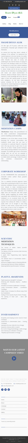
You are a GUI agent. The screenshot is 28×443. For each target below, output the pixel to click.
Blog (10, 23)
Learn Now (13, 35)
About (9, 17)
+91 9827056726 (7, 1)
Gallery (4, 23)
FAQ (7, 441)
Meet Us (21, 23)
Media (14, 23)
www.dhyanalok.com (8, 385)
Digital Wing (16, 439)
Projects (16, 17)
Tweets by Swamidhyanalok (8, 421)
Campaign (3, 406)
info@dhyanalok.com (20, 1)
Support (19, 441)
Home (3, 17)
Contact (3, 409)
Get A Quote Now (14, 8)
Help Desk (13, 441)
